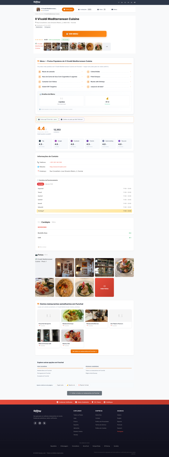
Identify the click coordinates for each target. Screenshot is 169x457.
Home (36, 14)
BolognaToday (96, 446)
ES (125, 2)
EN (122, 2)
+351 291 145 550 (56, 162)
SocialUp (116, 446)
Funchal (41, 14)
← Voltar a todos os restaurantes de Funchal (84, 393)
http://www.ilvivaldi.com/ (58, 167)
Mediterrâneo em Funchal (44, 370)
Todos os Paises (78, 415)
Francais (119, 424)
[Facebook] (35, 423)
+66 (107, 46)
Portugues (120, 431)
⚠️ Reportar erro (71, 385)
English (119, 418)
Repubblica (54, 446)
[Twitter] (44, 423)
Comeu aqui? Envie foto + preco (48, 119)
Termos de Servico (100, 424)
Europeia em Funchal (43, 376)
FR (128, 2)
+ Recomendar (65, 39)
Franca (76, 421)
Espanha (76, 424)
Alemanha (76, 428)
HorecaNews (75, 446)
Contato (97, 418)
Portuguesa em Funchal (43, 373)
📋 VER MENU (72, 34)
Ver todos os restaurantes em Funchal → (84, 351)
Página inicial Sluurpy (91, 373)
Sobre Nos (98, 415)
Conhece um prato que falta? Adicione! (73, 119)
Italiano (119, 415)
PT (135, 2)
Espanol (119, 421)
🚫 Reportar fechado (83, 385)
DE (131, 2)
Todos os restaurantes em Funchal (95, 370)
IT (118, 2)
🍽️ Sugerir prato (59, 385)
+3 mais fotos (104, 287)
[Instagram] (40, 423)
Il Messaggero (64, 446)
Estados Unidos (78, 431)
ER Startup (107, 446)
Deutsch (119, 428)
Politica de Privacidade (102, 421)
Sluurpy (76, 434)
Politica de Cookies (100, 428)
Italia (75, 418)
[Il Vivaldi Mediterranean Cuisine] (39, 47)
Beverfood (86, 446)
